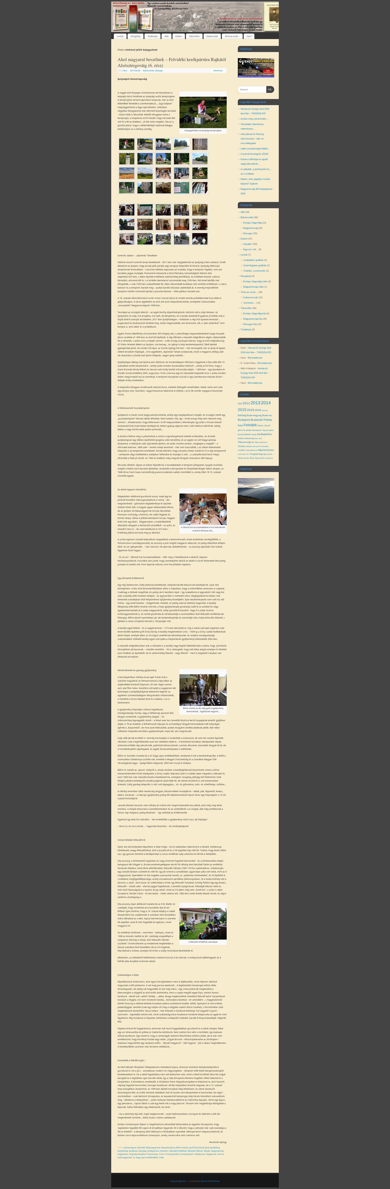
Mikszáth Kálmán (195, 1151)
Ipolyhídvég (123, 1151)
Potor (161, 1154)
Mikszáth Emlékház (178, 1151)
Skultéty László (245, 446)
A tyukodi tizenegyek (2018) (254, 154)
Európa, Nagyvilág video (255, 281)
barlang (242, 415)
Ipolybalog (215, 1147)
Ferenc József (263, 425)
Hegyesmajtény (268, 430)
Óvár (252, 458)
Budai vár (267, 415)
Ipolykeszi (133, 1151)
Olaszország (244, 442)
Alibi (166, 36)
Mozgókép (135, 36)
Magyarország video (253, 286)
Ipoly (207, 1147)
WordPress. (214, 1181)
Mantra (204, 1181)
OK (269, 89)
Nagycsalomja (217, 1151)
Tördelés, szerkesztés (254, 270)
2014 (266, 402)
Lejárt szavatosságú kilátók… (255, 148)
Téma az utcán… (232, 36)
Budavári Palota (261, 419)
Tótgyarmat (211, 1154)
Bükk (240, 425)
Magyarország (250, 228)
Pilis (252, 442)
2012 (246, 403)
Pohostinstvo (152, 1154)
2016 (250, 410)
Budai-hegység (254, 415)
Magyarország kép (252, 318)
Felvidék (250, 425)
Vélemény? (218, 70)
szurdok (241, 450)
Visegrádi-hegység (258, 454)
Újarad (257, 458)
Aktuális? (247, 244)
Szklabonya (200, 1154)
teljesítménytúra (266, 450)
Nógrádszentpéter (137, 1154)
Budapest (244, 419)
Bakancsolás (212, 36)
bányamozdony (168, 1147)
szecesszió (256, 446)
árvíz (262, 458)
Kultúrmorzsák (250, 297)
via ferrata (241, 454)
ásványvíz (269, 458)
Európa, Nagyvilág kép (254, 313)
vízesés (269, 454)
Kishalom (164, 1151)
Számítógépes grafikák (254, 265)
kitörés (241, 438)
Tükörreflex (194, 36)
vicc (247, 454)
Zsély (161, 1157)
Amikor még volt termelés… (254, 118)
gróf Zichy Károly (196, 1147)
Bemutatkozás (255, 357)
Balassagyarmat (153, 1147)
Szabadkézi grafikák (253, 260)
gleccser (241, 430)
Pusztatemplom (186, 1154)
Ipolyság (142, 1151)
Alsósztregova (130, 1147)
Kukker (178, 36)
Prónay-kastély (171, 1154)
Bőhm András (182, 1147)
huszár (241, 434)
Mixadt (207, 1151)
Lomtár (120, 36)
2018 (258, 410)
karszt (247, 434)
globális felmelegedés (254, 430)
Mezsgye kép (250, 324)
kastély (254, 434)
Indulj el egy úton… (179, 1181)
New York (258, 438)
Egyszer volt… (250, 249)
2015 (242, 409)
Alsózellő (141, 1147)
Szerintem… (249, 302)
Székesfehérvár (251, 450)
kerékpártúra (153, 1151)
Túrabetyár (152, 36)
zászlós (246, 458)
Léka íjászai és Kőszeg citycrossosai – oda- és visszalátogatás (252, 138)
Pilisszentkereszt (261, 442)
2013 (255, 402)
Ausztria (265, 410)
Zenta (240, 458)
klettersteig (249, 438)
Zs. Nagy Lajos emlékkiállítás (145, 1157)
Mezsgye (159, 70)
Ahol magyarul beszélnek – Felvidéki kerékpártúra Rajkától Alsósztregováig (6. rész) (172, 62)
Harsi (249, 36)
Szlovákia (264, 446)
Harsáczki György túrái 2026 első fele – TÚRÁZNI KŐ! (255, 373)
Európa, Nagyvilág (252, 222)
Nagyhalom (123, 1154)
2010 (240, 403)
